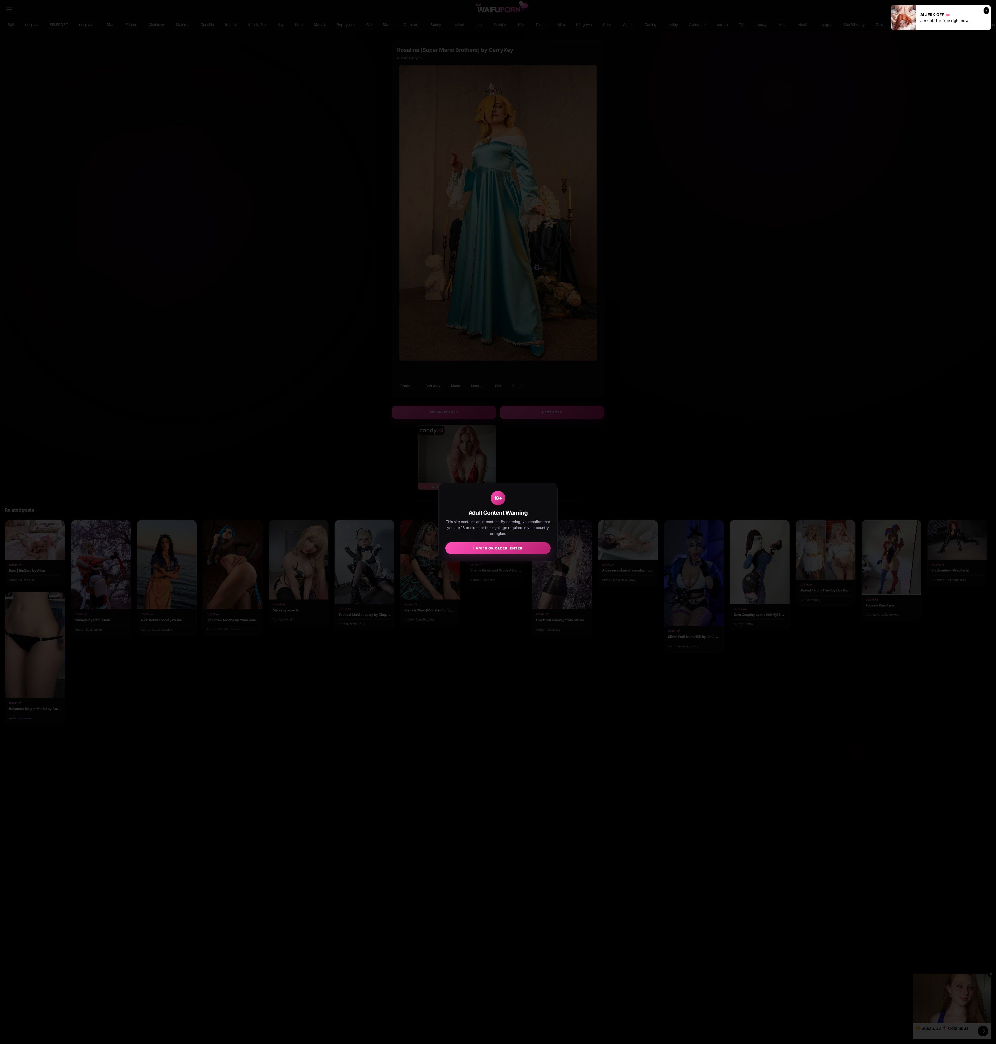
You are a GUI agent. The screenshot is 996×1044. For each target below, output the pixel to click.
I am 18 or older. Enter (498, 548)
